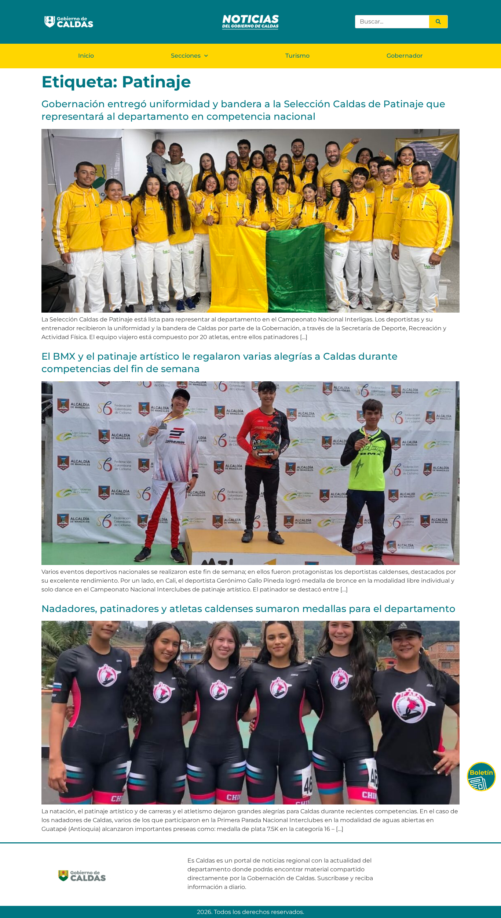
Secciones (186, 55)
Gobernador (405, 55)
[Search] (438, 21)
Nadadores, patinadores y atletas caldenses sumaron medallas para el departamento (248, 609)
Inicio (86, 55)
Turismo (297, 55)
